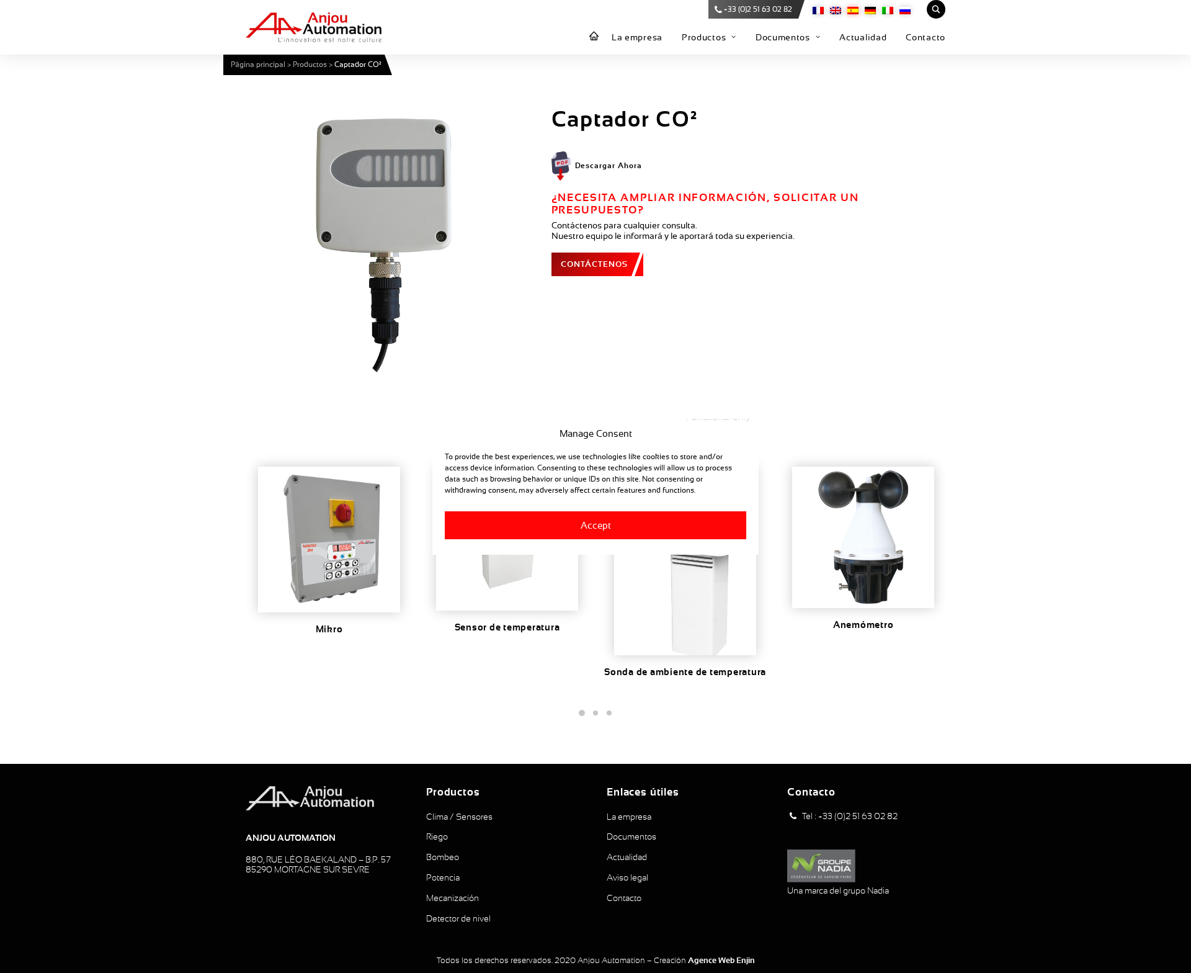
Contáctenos (594, 264)
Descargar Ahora (608, 165)
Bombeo (442, 857)
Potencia (443, 877)
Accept (596, 524)
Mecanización (452, 898)
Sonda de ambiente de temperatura (685, 672)
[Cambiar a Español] (853, 9)
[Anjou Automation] (313, 27)
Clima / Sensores (459, 817)
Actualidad (862, 37)
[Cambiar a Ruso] (905, 9)
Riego (437, 836)
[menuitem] (594, 37)
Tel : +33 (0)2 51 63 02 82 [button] (850, 816)
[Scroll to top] (1168, 949)
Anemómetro (863, 624)
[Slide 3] (609, 713)
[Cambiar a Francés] (818, 9)
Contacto (925, 37)
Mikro (329, 629)
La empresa (637, 37)
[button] (382, 242)
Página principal (258, 64)
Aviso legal (627, 877)
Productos (704, 37)
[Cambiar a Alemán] (870, 9)
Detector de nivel (458, 918)
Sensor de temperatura (507, 627)
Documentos (783, 37)
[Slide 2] (595, 713)
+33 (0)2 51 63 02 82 (758, 9)
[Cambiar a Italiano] (887, 9)
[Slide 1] (582, 713)
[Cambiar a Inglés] (835, 9)
